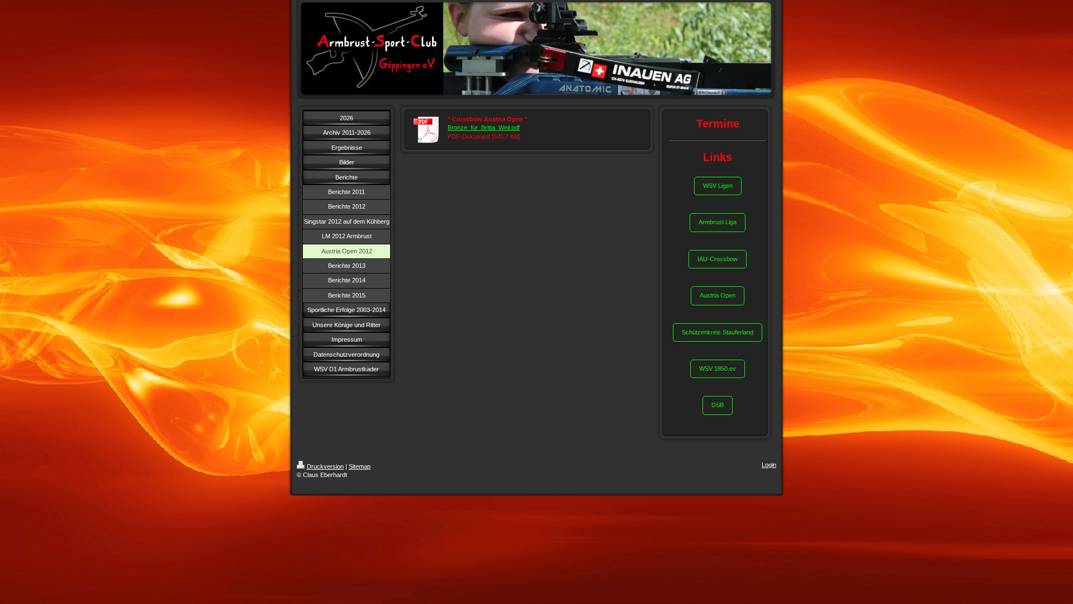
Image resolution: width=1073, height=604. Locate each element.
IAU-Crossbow (717, 259)
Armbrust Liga (718, 222)
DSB (717, 405)
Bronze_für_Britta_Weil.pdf (484, 127)
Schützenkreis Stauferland (717, 332)
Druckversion (325, 466)
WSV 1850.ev (717, 368)
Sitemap (360, 466)
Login (769, 464)
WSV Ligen (718, 185)
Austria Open (717, 295)
